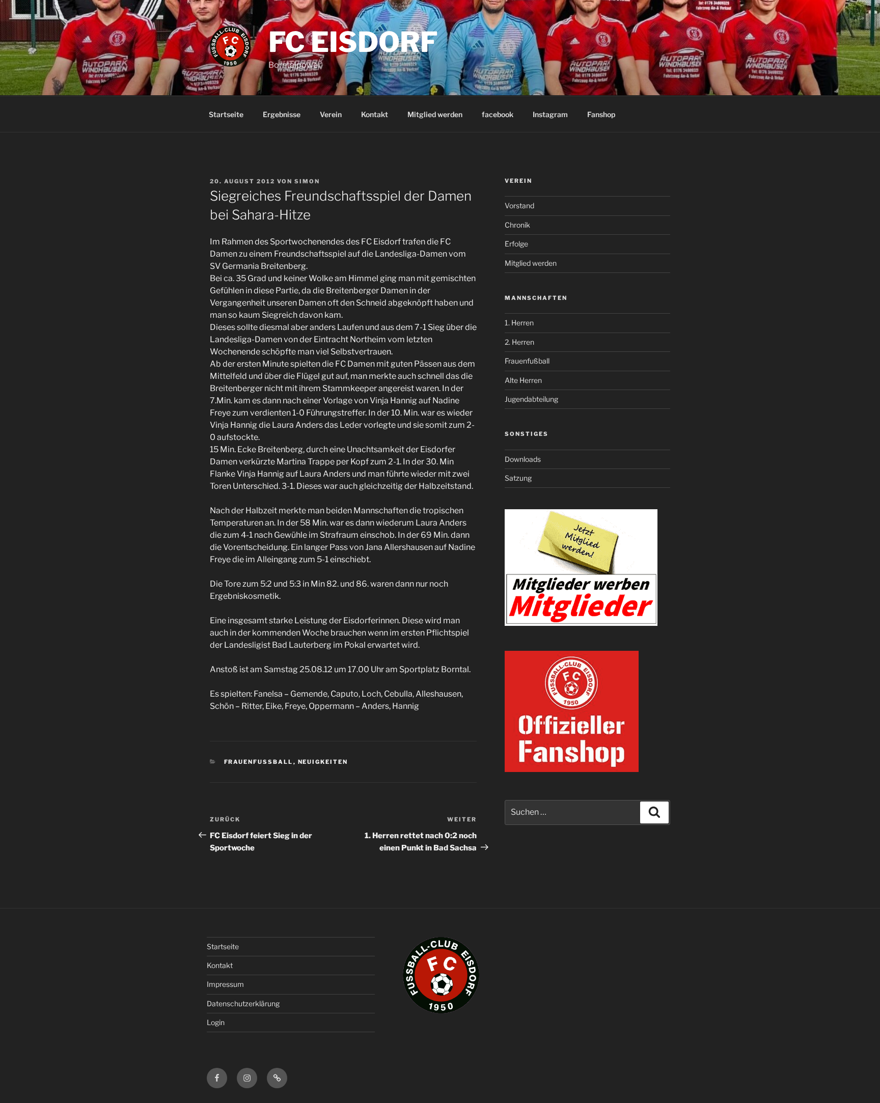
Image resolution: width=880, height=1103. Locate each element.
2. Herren (519, 342)
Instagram (550, 114)
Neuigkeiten (323, 761)
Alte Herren (523, 380)
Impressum (225, 984)
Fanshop (601, 114)
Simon (307, 181)
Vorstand (519, 205)
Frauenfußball (527, 360)
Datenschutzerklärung (243, 1003)
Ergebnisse (281, 114)
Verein (331, 114)
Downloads (523, 459)
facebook (497, 114)
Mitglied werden (434, 114)
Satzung (518, 478)
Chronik (517, 224)
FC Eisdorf (353, 42)
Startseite (226, 114)
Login (216, 1022)
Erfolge (516, 243)
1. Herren (519, 322)
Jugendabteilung (531, 399)
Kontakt (374, 114)
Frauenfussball (258, 761)
